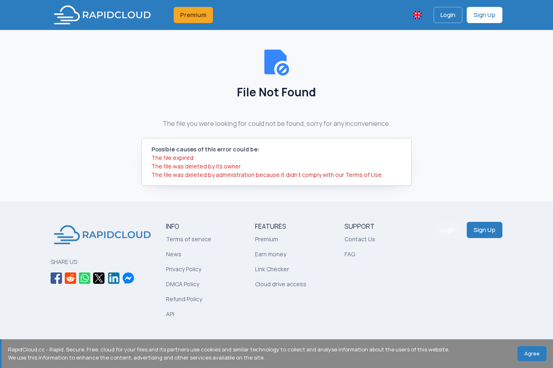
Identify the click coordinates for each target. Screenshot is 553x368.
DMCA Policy (182, 284)
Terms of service (188, 239)
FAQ (350, 254)
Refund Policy (184, 299)
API (170, 314)
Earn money (270, 254)
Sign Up (485, 15)
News (173, 254)
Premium (193, 15)
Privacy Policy (183, 269)
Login (447, 15)
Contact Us (360, 239)
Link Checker (272, 269)
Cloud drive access (280, 284)
